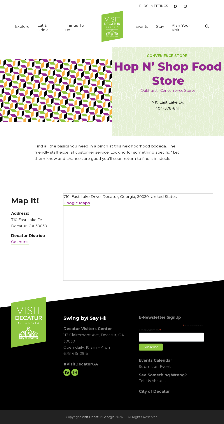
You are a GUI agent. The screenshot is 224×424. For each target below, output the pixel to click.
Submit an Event (155, 366)
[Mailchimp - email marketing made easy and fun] (196, 351)
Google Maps (76, 203)
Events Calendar (155, 360)
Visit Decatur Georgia (98, 417)
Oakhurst (149, 90)
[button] (207, 26)
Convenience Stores (177, 90)
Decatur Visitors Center (87, 328)
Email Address (150, 330)
